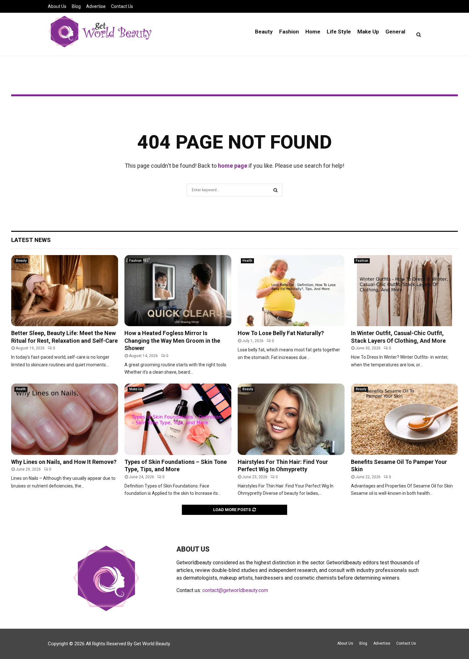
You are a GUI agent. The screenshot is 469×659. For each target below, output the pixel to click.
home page (232, 165)
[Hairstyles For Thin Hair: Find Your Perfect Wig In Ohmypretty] (291, 419)
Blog (76, 6)
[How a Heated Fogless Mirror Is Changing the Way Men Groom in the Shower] (177, 290)
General (395, 31)
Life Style (339, 31)
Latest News (31, 240)
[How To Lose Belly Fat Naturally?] (291, 290)
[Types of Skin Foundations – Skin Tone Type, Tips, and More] (177, 419)
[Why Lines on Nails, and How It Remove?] (64, 419)
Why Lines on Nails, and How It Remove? (63, 461)
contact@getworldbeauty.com (235, 590)
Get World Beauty (152, 644)
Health (247, 260)
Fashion (289, 31)
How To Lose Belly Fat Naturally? (281, 333)
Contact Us (122, 6)
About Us (57, 6)
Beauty (264, 31)
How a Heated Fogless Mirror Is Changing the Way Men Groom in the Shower (172, 340)
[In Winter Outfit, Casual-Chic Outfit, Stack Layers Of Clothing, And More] (404, 290)
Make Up (368, 31)
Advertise (96, 6)
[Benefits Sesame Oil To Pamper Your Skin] (404, 419)
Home (312, 31)
